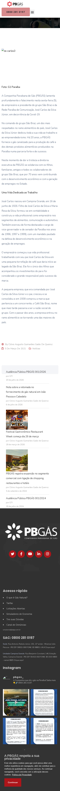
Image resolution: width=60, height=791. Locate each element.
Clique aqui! (50, 647)
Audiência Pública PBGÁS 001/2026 (26, 372)
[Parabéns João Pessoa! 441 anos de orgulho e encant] (16, 702)
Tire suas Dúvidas (15, 619)
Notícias (36, 348)
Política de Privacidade (22, 775)
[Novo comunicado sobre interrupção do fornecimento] (16, 731)
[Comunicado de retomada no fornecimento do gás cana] (44, 702)
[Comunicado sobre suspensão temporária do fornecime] (44, 731)
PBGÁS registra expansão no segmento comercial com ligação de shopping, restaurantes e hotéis (27, 478)
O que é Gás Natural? (17, 597)
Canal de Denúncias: (16, 624)
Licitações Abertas (15, 608)
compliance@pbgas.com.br (12, 630)
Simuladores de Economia (19, 614)
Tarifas (9, 603)
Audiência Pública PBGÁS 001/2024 (26, 498)
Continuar (13, 782)
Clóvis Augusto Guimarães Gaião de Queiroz (30, 344)
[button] (32, 12)
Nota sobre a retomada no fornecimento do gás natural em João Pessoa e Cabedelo (26, 392)
